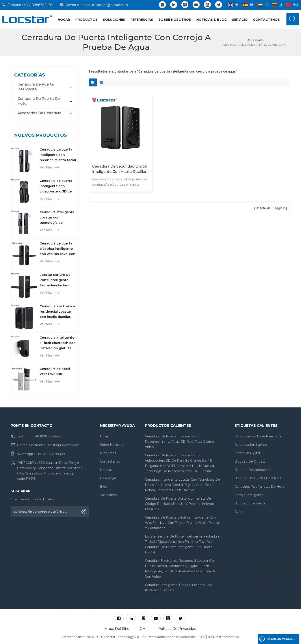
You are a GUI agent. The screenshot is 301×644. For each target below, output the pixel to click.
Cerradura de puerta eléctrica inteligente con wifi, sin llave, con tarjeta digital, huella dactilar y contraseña (57, 249)
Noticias (106, 470)
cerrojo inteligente (249, 495)
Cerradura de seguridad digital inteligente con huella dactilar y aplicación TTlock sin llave (119, 169)
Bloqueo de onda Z (249, 461)
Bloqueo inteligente (250, 503)
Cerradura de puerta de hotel (38, 101)
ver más (46, 167)
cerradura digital (247, 453)
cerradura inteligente (250, 445)
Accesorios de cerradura (39, 113)
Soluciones (114, 20)
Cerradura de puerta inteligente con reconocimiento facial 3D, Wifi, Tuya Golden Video (58, 155)
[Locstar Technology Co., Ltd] (27, 19)
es (252, 4)
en (237, 4)
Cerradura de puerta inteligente (35, 86)
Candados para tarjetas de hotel (259, 487)
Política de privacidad (177, 629)
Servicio (240, 20)
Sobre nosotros (174, 20)
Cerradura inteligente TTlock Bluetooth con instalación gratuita (58, 343)
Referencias (141, 20)
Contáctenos (266, 20)
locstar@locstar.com (112, 5)
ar (267, 4)
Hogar (64, 20)
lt (280, 4)
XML (144, 629)
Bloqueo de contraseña (252, 470)
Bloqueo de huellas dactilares (257, 478)
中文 (296, 4)
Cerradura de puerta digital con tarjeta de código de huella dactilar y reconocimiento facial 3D (179, 504)
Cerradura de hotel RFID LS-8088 (55, 371)
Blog (103, 487)
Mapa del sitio (116, 629)
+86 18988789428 (38, 5)
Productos (86, 20)
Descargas (108, 478)
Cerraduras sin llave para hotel (258, 436)
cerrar (238, 512)
